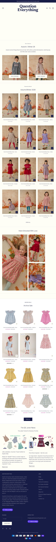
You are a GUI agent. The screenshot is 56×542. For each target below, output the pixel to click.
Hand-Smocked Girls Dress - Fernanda (28, 385)
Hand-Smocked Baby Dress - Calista (46, 410)
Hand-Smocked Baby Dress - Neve (45, 215)
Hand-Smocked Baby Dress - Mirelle (28, 119)
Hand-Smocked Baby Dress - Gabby (46, 151)
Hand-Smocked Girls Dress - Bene (45, 183)
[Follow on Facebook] (3, 528)
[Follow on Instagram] (10, 528)
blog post (31, 450)
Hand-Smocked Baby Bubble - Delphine (28, 327)
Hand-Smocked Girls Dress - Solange (10, 183)
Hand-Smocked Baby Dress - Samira (28, 183)
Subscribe (7, 523)
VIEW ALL (28, 222)
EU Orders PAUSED (43, 484)
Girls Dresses (15, 76)
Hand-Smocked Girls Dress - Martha (10, 119)
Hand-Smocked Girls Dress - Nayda (28, 215)
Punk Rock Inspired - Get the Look (38, 453)
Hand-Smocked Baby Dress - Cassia (46, 385)
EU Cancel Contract (43, 487)
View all (28, 419)
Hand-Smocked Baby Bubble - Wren (10, 327)
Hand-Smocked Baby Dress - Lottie (28, 410)
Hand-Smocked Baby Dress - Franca (10, 385)
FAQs (40, 477)
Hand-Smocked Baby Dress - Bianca (10, 215)
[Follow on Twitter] (6, 528)
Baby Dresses (41, 76)
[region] (28, 27)
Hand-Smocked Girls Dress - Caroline (10, 410)
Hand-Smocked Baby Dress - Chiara (10, 359)
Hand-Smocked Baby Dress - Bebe (45, 327)
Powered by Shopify (34, 532)
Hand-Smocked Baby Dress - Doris (10, 151)
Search (40, 489)
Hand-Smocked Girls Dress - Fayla (45, 359)
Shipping (41, 479)
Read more (5, 467)
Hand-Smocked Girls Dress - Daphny (46, 119)
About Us (41, 492)
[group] (28, 27)
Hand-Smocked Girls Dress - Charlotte (28, 359)
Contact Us (41, 498)
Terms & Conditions (43, 482)
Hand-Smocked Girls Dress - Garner (28, 151)
